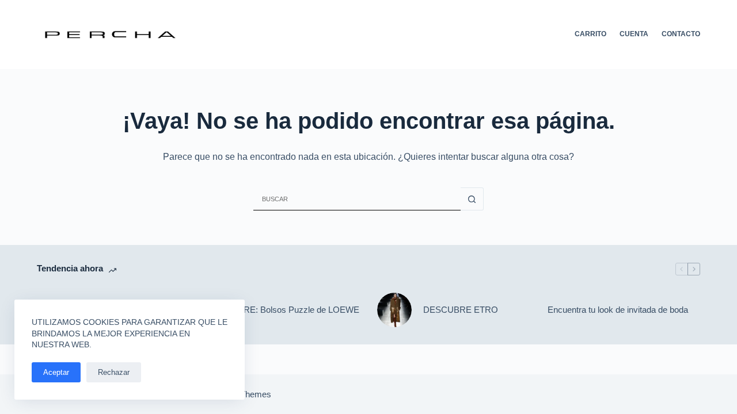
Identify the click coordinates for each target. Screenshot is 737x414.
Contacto (681, 34)
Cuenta (634, 34)
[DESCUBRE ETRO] (394, 310)
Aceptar (56, 372)
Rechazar (114, 372)
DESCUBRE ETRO (460, 310)
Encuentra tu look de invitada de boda (618, 310)
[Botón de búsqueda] (472, 198)
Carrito (590, 34)
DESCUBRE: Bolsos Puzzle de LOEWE (283, 310)
